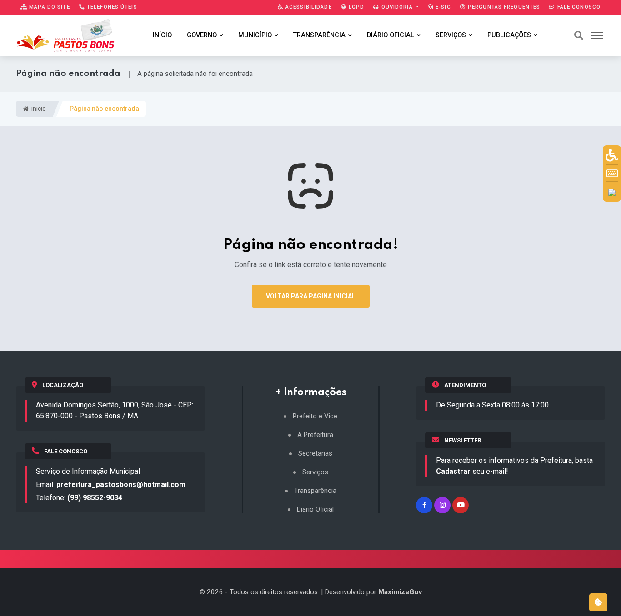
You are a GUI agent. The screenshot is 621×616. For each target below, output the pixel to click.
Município (255, 35)
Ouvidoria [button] (397, 7)
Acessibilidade (308, 7)
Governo (202, 35)
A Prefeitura (315, 435)
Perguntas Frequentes (503, 7)
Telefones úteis (111, 7)
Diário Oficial (390, 35)
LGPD (356, 7)
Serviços (451, 35)
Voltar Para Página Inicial (311, 296)
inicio (38, 108)
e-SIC (442, 7)
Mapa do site (48, 7)
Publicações (509, 35)
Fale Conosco (578, 7)
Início (162, 35)
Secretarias (315, 453)
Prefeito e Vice (315, 416)
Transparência (319, 35)
